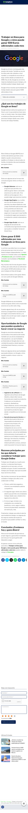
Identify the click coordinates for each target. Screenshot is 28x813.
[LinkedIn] (19, 560)
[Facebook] (3, 560)
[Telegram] (23, 560)
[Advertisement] (14, 20)
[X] (11, 560)
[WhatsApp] (15, 560)
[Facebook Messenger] (7, 560)
